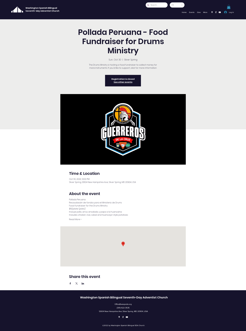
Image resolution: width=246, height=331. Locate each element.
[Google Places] (212, 12)
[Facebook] (216, 12)
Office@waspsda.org (123, 304)
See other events (123, 82)
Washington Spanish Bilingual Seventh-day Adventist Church (42, 9)
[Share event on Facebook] (70, 283)
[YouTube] (219, 12)
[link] (228, 7)
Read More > (75, 219)
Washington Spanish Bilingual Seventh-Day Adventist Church (124, 297)
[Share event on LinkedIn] (83, 283)
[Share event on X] (76, 283)
